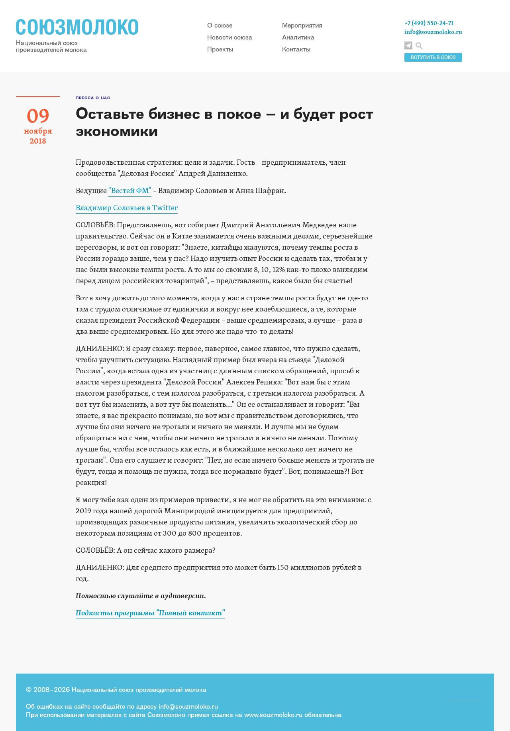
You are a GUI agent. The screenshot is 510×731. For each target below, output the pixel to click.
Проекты (220, 49)
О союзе (219, 25)
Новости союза (229, 37)
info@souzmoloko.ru (433, 32)
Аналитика (298, 37)
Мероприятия (302, 25)
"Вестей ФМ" (129, 190)
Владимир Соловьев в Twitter (127, 208)
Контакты (296, 49)
